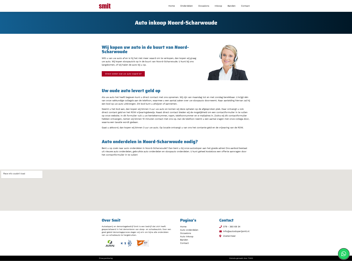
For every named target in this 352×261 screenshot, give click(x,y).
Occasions (203, 6)
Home (171, 6)
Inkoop (218, 6)
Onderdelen (186, 6)
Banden (232, 6)
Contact (245, 6)
